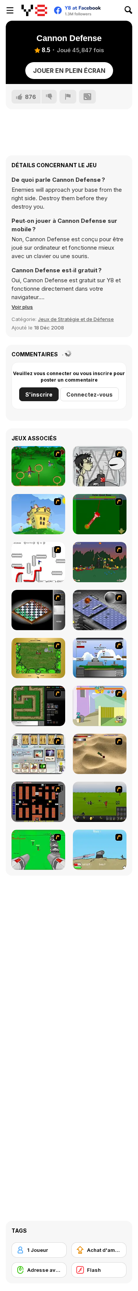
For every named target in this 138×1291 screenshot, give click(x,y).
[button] (22, 307)
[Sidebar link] (10, 10)
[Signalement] (67, 97)
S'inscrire (39, 394)
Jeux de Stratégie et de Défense (76, 319)
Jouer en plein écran (69, 70)
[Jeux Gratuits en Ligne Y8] (34, 10)
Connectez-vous (89, 394)
